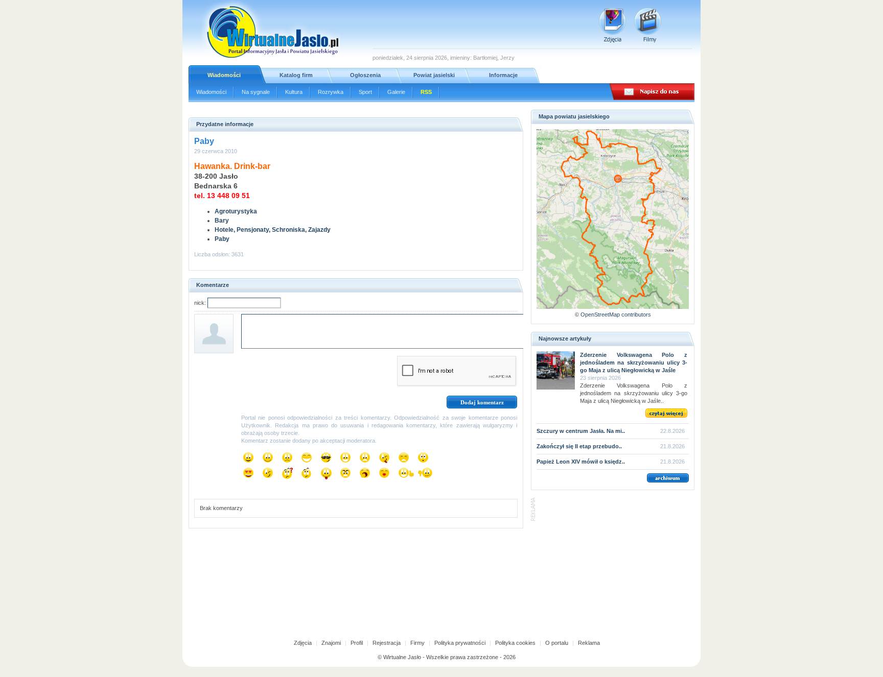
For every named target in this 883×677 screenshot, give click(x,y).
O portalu (556, 643)
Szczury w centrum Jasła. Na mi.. (581, 431)
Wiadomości (224, 75)
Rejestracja (387, 643)
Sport (365, 92)
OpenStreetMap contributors (615, 314)
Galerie (396, 92)
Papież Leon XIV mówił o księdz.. (581, 461)
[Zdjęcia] (612, 25)
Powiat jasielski (434, 75)
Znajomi (331, 643)
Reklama (589, 643)
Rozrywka (330, 92)
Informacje (503, 75)
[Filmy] (647, 25)
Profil (357, 643)
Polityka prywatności (459, 643)
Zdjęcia (303, 643)
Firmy (417, 643)
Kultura (294, 92)
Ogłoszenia (365, 75)
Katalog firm (296, 75)
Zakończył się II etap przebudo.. (579, 446)
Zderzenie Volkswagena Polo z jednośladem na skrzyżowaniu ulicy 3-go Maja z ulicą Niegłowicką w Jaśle (633, 362)
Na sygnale (256, 92)
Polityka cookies (515, 643)
